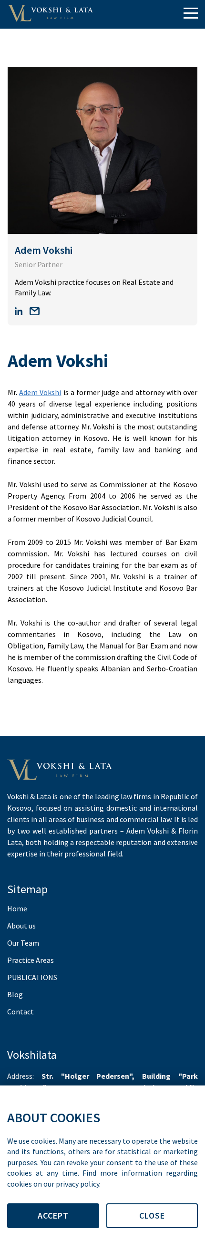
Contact (20, 1011)
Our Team (23, 943)
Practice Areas (30, 960)
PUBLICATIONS (32, 977)
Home (17, 908)
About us (21, 925)
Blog (15, 994)
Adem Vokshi (40, 392)
